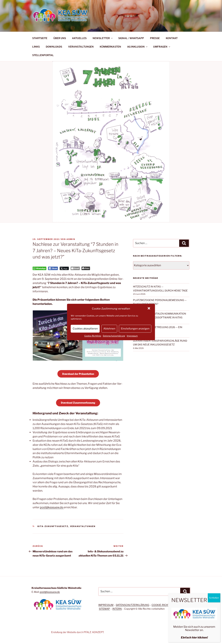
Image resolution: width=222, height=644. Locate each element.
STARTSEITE (39, 38)
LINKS (36, 46)
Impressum (132, 335)
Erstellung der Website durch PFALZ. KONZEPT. (77, 632)
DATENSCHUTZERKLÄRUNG (132, 604)
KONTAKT (172, 38)
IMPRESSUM (105, 604)
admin (70, 239)
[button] (149, 309)
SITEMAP (104, 608)
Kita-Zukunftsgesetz (53, 526)
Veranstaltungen (83, 526)
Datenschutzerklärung (114, 335)
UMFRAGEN (160, 46)
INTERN (117, 608)
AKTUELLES (79, 38)
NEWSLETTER (101, 38)
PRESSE (155, 38)
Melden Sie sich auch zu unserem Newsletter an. (194, 628)
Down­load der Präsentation (78, 373)
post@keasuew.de (52, 507)
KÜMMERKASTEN (110, 46)
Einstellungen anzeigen (135, 328)
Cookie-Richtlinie (92, 335)
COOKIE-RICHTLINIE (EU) (166, 604)
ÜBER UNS (59, 38)
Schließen (214, 597)
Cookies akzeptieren (85, 328)
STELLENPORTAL (43, 55)
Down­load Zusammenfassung (78, 402)
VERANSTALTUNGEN (81, 46)
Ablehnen (109, 328)
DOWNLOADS (54, 46)
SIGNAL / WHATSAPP (131, 38)
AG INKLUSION (136, 46)
